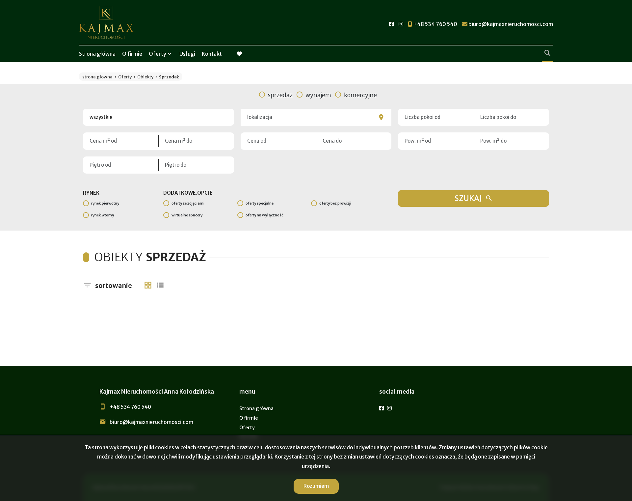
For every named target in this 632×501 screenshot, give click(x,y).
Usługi (187, 53)
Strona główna (97, 53)
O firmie (132, 53)
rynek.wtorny (102, 215)
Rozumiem (316, 486)
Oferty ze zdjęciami (187, 203)
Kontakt (212, 53)
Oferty (157, 53)
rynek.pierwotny (105, 203)
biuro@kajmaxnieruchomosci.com (151, 422)
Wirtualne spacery (186, 215)
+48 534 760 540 (130, 407)
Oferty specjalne (260, 203)
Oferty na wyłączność (264, 215)
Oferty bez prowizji (335, 203)
